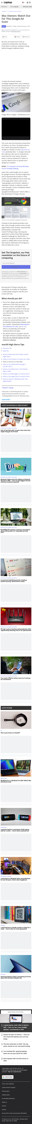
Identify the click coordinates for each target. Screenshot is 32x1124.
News (3, 26)
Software (4, 11)
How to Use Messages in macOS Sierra (16, 374)
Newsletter (27, 36)
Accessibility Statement (8, 1098)
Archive (4, 1106)
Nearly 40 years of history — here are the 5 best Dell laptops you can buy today (16, 1037)
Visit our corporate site (14, 1071)
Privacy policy (5, 1091)
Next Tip (6, 351)
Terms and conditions (8, 1084)
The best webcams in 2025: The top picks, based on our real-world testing (16, 1045)
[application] (16, 128)
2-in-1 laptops (14, 6)
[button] (2, 2)
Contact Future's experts (8, 1087)
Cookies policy (6, 1095)
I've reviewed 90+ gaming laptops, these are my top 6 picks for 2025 (15, 1052)
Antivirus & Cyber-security (15, 11)
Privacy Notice (23, 273)
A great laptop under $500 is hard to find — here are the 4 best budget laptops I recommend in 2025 (16, 1027)
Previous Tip (7, 348)
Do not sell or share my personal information (14, 1113)
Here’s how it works (15, 31)
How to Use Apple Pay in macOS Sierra (16, 376)
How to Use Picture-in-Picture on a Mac (16, 359)
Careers (4, 1109)
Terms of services (21, 271)
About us (4, 1102)
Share (5, 36)
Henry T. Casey (12, 26)
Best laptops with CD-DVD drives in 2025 (15, 1060)
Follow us (18, 36)
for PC (23, 327)
